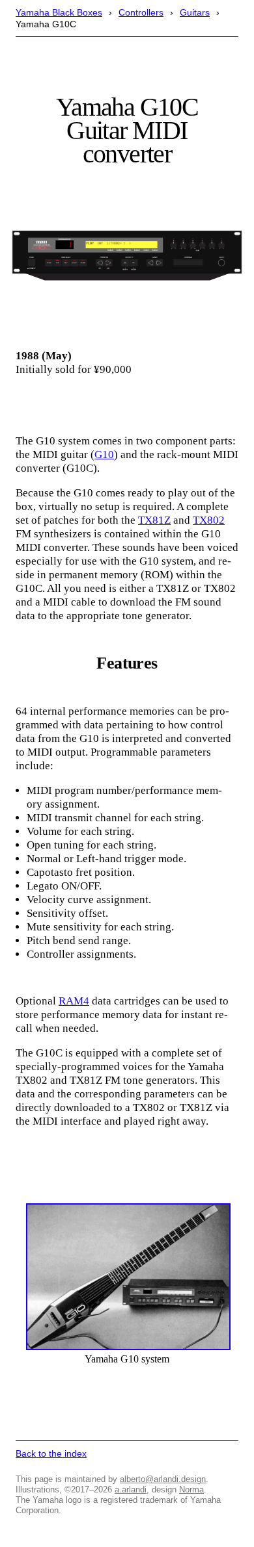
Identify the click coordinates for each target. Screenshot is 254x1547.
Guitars (195, 12)
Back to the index (51, 1453)
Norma (191, 1489)
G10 (104, 454)
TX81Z (154, 520)
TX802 (209, 520)
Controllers (141, 12)
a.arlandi (131, 1489)
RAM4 (74, 1001)
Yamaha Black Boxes (59, 12)
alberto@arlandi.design (163, 1479)
